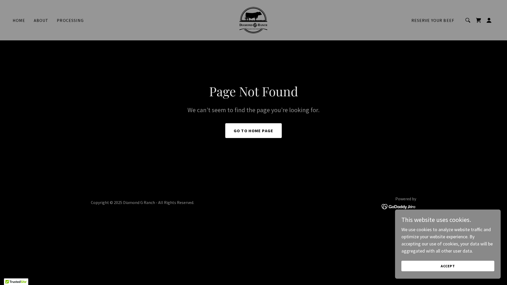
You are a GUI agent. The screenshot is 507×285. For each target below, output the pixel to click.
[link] (253, 20)
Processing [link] (70, 20)
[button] (489, 20)
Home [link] (19, 20)
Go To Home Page (253, 130)
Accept (448, 266)
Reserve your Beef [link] (432, 20)
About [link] (41, 20)
